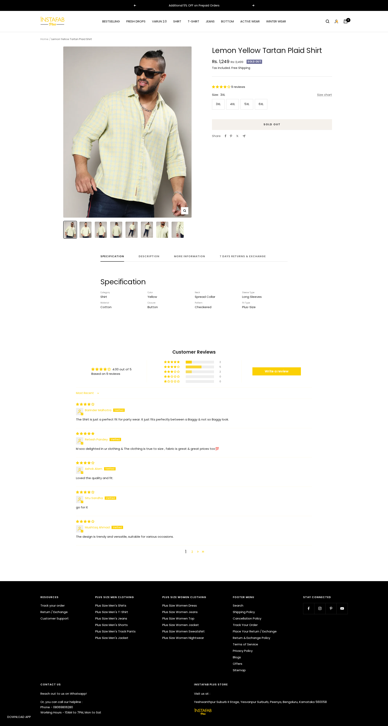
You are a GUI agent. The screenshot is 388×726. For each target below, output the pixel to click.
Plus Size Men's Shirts (110, 605)
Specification (112, 256)
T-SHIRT (193, 21)
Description (149, 256)
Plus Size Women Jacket (180, 625)
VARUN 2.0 (159, 21)
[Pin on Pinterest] (231, 136)
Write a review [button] (277, 371)
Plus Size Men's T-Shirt (111, 612)
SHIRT (177, 21)
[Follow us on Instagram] (319, 608)
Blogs (237, 657)
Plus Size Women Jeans (180, 612)
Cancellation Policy (247, 618)
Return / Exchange (54, 612)
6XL (261, 104)
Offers (237, 664)
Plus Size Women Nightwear (183, 638)
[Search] (327, 21)
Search (238, 605)
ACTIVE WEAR (250, 21)
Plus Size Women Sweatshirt (183, 631)
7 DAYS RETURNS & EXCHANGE (243, 256)
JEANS (210, 21)
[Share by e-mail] (244, 136)
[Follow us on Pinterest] (330, 608)
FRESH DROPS (136, 21)
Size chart (324, 95)
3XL (218, 104)
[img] (85, 404)
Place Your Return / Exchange (255, 631)
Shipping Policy (244, 612)
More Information (189, 256)
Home (44, 39)
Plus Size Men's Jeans (111, 618)
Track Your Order (245, 625)
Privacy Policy (243, 651)
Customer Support (54, 618)
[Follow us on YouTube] (342, 608)
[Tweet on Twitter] (237, 136)
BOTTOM (227, 21)
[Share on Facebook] (225, 136)
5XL (246, 104)
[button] (221, 87)
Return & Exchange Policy (251, 638)
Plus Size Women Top (178, 618)
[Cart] (346, 21)
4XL (232, 104)
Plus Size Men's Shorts (111, 625)
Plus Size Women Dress (179, 605)
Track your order (52, 605)
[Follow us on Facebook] (308, 608)
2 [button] (192, 552)
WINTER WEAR (276, 21)
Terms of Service (245, 644)
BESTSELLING (111, 21)
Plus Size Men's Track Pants (115, 631)
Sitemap (239, 670)
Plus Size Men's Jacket (111, 638)
